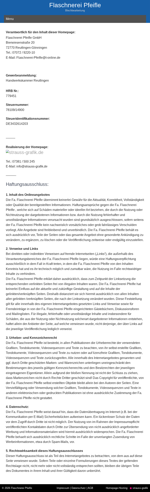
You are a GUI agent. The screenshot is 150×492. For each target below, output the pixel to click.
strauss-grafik (139, 488)
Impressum (63, 488)
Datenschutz (78, 488)
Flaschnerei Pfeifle (75, 5)
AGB (90, 488)
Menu (10, 19)
